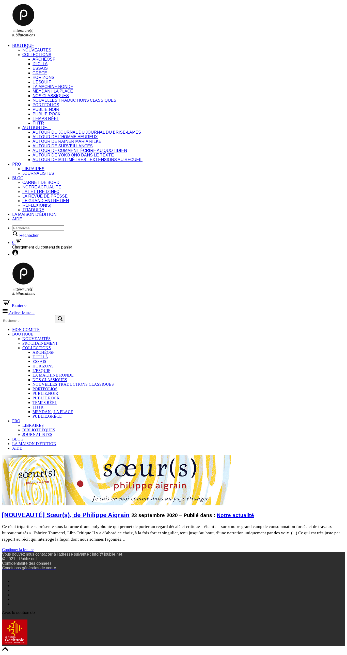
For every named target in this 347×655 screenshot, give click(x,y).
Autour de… (36, 128)
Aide (17, 219)
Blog (17, 178)
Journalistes (38, 173)
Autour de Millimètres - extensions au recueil (88, 159)
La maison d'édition (34, 214)
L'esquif (42, 82)
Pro (16, 164)
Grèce (40, 73)
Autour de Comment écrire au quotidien (80, 150)
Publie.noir (46, 109)
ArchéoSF (44, 59)
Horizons (43, 77)
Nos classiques (51, 96)
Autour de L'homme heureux (65, 137)
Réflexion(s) (36, 205)
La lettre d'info (40, 191)
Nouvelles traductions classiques (74, 100)
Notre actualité (41, 187)
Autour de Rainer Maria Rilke (67, 141)
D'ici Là (40, 64)
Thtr (38, 123)
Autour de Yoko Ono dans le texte (73, 155)
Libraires (33, 169)
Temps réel (46, 118)
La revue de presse (45, 196)
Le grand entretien (45, 201)
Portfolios (46, 105)
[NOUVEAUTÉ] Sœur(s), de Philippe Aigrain (66, 514)
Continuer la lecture (18, 549)
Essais (40, 68)
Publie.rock (46, 114)
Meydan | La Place (53, 91)
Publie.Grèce (47, 416)
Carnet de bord (40, 182)
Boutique (23, 45)
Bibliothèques (38, 430)
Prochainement (40, 343)
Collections (36, 54)
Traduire (33, 210)
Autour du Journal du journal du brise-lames (87, 132)
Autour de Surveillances (63, 146)
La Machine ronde (53, 86)
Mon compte (26, 329)
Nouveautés (36, 50)
